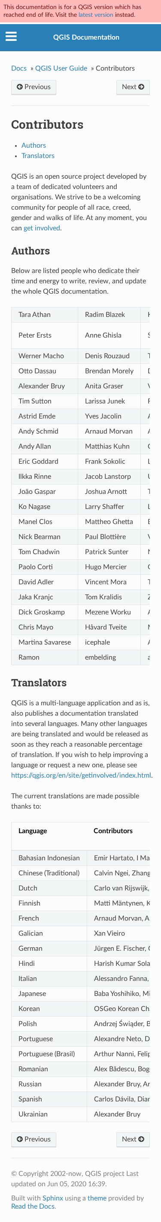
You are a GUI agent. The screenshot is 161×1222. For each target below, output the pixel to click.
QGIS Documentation (86, 37)
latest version (96, 15)
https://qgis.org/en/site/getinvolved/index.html (81, 775)
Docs (19, 68)
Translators (38, 155)
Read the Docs (33, 1206)
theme (97, 1198)
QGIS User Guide (61, 68)
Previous (37, 87)
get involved (42, 228)
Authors (33, 145)
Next (130, 87)
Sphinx (53, 1198)
